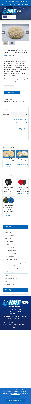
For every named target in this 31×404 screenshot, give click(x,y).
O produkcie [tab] (6, 114)
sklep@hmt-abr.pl (23, 1)
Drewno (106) (8, 275)
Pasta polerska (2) (10, 256)
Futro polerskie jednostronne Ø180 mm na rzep (22, 161)
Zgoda (16, 396)
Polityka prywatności (15, 400)
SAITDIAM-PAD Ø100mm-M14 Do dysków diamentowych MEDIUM (8, 209)
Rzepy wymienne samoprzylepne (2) (15, 263)
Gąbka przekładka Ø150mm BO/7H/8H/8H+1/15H (23, 189)
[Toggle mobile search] (24, 9)
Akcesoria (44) (9, 241)
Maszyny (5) (8, 232)
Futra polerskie (21, 101)
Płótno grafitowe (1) (11, 259)
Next (27, 32)
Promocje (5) (8, 238)
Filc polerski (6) (9, 247)
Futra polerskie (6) (11, 250)
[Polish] (11, 4)
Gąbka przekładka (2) (11, 253)
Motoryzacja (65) (9, 284)
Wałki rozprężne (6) (10, 272)
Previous (3, 32)
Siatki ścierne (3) (10, 266)
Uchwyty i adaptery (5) (11, 269)
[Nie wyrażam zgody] (29, 396)
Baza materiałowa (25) (11, 235)
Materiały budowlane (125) (12, 278)
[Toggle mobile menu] (28, 9)
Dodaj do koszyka (11, 92)
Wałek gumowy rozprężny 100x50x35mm (8, 189)
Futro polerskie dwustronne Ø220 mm (8, 161)
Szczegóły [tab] (6, 109)
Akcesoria (13, 101)
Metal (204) (8, 281)
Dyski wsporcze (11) (11, 244)
